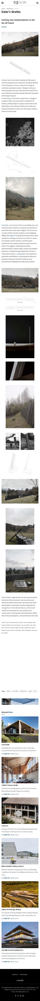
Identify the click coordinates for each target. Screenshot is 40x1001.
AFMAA (4, 27)
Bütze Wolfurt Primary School (12, 866)
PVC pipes (10, 235)
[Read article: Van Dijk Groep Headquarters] (20, 935)
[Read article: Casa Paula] (20, 729)
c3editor (6, 754)
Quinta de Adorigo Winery (11, 909)
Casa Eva (5, 826)
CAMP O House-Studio (10, 785)
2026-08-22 (15, 878)
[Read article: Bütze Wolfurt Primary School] (20, 851)
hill (5, 83)
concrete (15, 691)
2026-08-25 (15, 835)
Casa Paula (5, 744)
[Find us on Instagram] (20, 996)
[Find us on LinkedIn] (23, 996)
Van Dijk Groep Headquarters (12, 950)
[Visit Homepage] (20, 2)
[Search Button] (37, 2)
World (16, 8)
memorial (21, 254)
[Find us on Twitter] (18, 996)
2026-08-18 (15, 918)
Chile (10, 101)
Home (3, 8)
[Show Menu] (2, 2)
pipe (30, 691)
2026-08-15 (15, 961)
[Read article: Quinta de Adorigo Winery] (20, 894)
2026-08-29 (15, 794)
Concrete (5, 225)
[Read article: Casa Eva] (20, 810)
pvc (35, 691)
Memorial (23, 691)
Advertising (23, 974)
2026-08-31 (15, 754)
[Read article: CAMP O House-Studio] (20, 770)
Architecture (10, 8)
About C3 (15, 974)
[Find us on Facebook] (15, 996)
